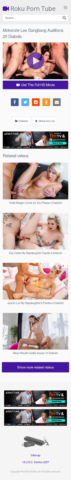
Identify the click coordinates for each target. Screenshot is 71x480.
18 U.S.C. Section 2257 (35, 462)
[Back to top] (65, 472)
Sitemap (35, 455)
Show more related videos (35, 367)
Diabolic (23, 121)
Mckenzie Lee (46, 121)
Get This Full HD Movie (37, 84)
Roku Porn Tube (32, 8)
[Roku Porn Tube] (35, 442)
